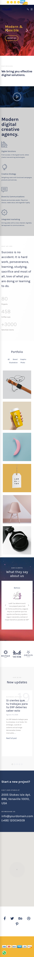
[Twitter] (12, 918)
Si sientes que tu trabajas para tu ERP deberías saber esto (17, 705)
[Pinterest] (17, 924)
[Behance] (20, 918)
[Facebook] (5, 918)
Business (10, 697)
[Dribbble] (28, 918)
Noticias (18, 697)
